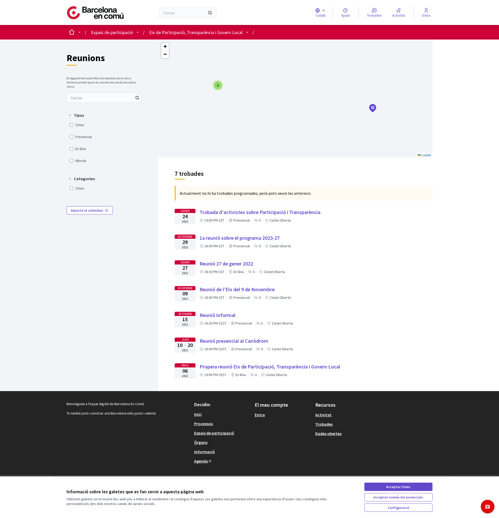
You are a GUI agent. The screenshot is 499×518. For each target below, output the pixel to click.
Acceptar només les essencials (398, 497)
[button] (76, 115)
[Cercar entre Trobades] (137, 98)
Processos (203, 423)
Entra (260, 414)
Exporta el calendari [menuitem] (87, 210)
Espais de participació (112, 32)
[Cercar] (210, 13)
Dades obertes (328, 433)
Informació (204, 451)
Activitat (323, 414)
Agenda (203, 461)
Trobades (324, 424)
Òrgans (200, 442)
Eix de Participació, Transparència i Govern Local (195, 32)
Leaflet (426, 155)
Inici (198, 414)
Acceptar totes (398, 486)
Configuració (398, 507)
